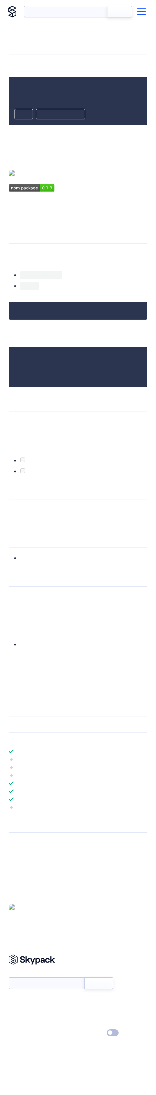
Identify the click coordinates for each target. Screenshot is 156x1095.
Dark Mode (90, 1032)
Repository (21, 876)
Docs (14, 1001)
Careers (17, 1023)
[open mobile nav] (141, 11)
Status (86, 1001)
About (16, 1012)
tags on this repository (84, 518)
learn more (61, 740)
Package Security (28, 867)
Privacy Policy (24, 1033)
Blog (84, 1012)
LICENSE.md (35, 605)
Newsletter (21, 973)
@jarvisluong (84, 558)
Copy (23, 114)
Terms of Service (98, 1023)
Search (119, 12)
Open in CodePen (60, 114)
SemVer (39, 510)
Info (142, 759)
